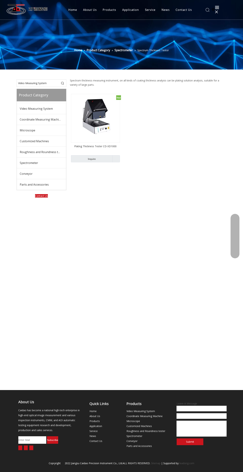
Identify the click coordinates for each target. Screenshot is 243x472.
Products (109, 10)
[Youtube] (31, 448)
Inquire (92, 159)
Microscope (27, 130)
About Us (90, 10)
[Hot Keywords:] (62, 83)
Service (150, 10)
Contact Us (184, 10)
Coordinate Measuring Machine (41, 119)
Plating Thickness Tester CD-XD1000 (95, 146)
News (166, 10)
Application (130, 10)
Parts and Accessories (34, 184)
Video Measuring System (36, 109)
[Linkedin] (26, 448)
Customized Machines (34, 141)
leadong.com (186, 463)
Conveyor (26, 174)
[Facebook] (20, 448)
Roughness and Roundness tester (42, 152)
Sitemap (155, 463)
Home (72, 10)
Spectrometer (29, 163)
